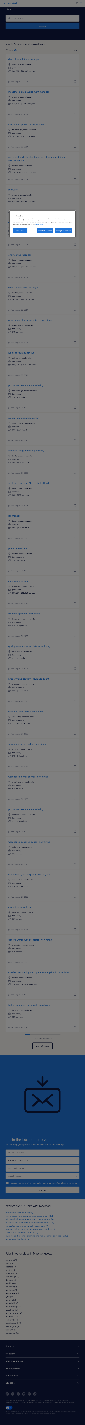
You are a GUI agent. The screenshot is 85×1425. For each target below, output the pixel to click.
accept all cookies (63, 231)
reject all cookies (45, 231)
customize (20, 231)
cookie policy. (39, 224)
